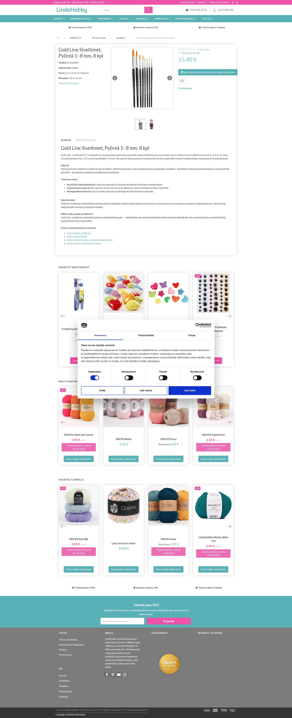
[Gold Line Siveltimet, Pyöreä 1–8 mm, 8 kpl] (142, 78)
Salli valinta (146, 390)
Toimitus (200, 2)
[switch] (129, 377)
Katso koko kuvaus (68, 83)
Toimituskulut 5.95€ (81, 27)
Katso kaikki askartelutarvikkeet (84, 243)
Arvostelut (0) (85, 140)
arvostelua (204, 49)
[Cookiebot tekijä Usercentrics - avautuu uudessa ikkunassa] (197, 325)
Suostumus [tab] (100, 335)
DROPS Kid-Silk (78, 539)
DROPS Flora (168, 439)
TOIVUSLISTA (198, 10)
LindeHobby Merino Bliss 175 (213, 539)
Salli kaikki (189, 390)
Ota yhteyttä (186, 2)
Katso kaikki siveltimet (79, 233)
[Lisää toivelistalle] (182, 81)
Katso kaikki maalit (77, 236)
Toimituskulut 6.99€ (85, 587)
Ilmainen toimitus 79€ (147, 27)
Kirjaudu (168, 621)
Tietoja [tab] (191, 335)
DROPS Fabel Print (213, 434)
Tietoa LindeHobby (219, 2)
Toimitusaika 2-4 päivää (213, 27)
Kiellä (102, 390)
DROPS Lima (168, 539)
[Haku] (148, 10)
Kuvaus (66, 140)
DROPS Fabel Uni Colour (79, 434)
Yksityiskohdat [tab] (146, 335)
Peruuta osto (65, 654)
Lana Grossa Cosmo (123, 543)
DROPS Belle (124, 439)
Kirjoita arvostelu (190, 52)
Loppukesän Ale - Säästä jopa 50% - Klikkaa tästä (78, 2)
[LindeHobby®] (72, 9)
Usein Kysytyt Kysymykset (71, 644)
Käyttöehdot (113, 710)
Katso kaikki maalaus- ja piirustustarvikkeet (90, 239)
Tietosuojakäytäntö (134, 710)
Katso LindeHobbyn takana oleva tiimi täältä (122, 663)
